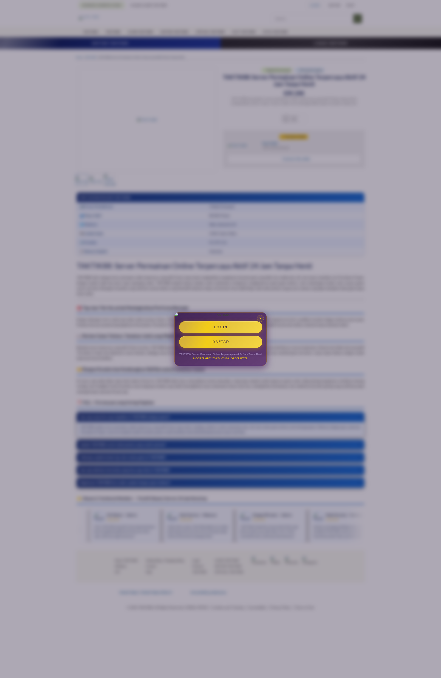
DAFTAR (220, 342)
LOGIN (220, 327)
